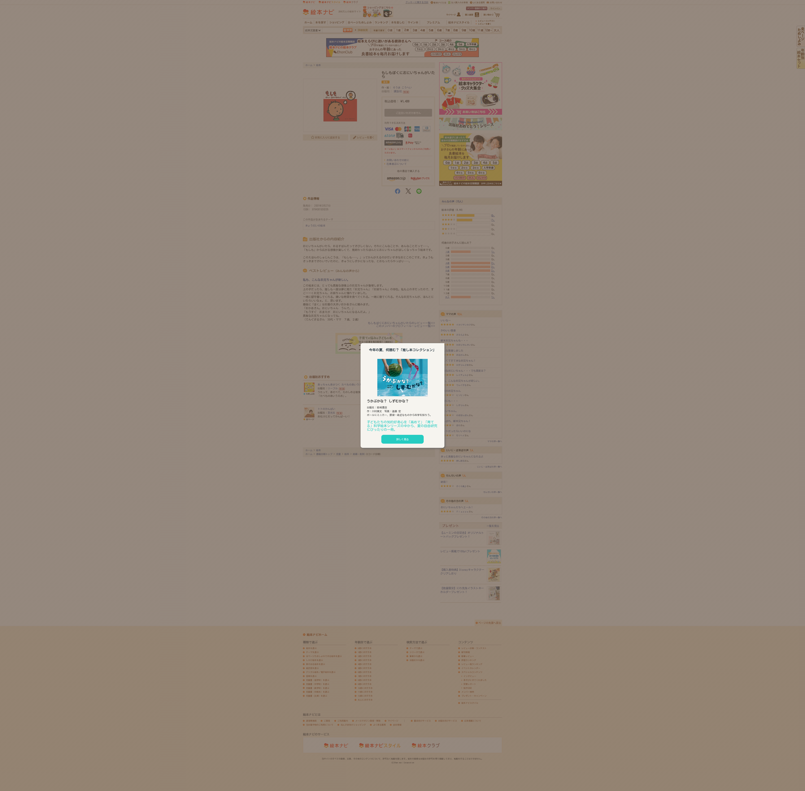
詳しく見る (402, 439)
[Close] (444, 343)
